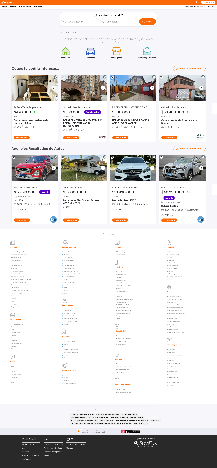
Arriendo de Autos (69, 260)
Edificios (13, 296)
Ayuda (24, 448)
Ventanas (14, 346)
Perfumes (14, 377)
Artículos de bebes (69, 375)
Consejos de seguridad (200, 6)
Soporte (25, 452)
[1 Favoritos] (63, 157)
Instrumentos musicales (123, 338)
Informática (119, 283)
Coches (66, 378)
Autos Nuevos (68, 257)
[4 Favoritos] (112, 77)
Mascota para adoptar (176, 274)
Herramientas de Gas (175, 310)
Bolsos (13, 366)
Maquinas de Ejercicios (123, 369)
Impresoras (119, 288)
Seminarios (67, 355)
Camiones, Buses (69, 268)
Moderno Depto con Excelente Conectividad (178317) (132, 420)
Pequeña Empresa (174, 358)
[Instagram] (141, 443)
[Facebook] (136, 443)
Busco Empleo (120, 255)
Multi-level (172, 352)
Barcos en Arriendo (70, 313)
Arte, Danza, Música (70, 341)
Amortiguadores (69, 266)
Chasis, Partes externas (71, 271)
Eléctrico (171, 316)
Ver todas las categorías (76, 444)
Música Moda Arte (121, 331)
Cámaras (119, 277)
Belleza (12, 361)
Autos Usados (68, 252)
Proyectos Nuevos (16, 307)
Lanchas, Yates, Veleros (71, 319)
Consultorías (172, 366)
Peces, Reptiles (173, 268)
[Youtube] (155, 443)
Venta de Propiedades (18, 252)
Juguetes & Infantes (69, 370)
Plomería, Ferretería (174, 321)
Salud (170, 380)
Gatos (170, 257)
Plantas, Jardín (15, 332)
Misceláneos (172, 302)
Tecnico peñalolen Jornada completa (82, 414)
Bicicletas (119, 364)
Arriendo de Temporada (18, 282)
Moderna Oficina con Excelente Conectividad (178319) (127, 417)
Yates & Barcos (68, 306)
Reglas (46, 455)
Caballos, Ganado (174, 255)
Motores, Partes (69, 282)
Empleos (118, 247)
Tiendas (69, 448)
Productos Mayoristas (175, 355)
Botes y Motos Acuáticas (71, 316)
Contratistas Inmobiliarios (176, 299)
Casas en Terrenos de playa (19, 290)
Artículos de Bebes (17, 324)
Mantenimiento (173, 330)
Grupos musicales (121, 344)
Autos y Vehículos (69, 247)
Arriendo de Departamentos (20, 274)
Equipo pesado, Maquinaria (72, 274)
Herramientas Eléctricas (176, 305)
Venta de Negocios (174, 363)
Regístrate (26, 459)
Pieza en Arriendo (16, 293)
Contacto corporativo (31, 455)
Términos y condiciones (53, 444)
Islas (12, 301)
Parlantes (119, 296)
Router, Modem (121, 302)
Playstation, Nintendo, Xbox (124, 299)
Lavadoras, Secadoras (123, 313)
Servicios (171, 324)
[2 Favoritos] (13, 77)
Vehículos (13, 6)
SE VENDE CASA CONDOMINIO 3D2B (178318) (84, 420)
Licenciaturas (68, 347)
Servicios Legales (174, 382)
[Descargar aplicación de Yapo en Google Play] (136, 431)
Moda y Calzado (16, 374)
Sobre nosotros (28, 444)
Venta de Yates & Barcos (71, 321)
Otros (13, 349)
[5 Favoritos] (63, 77)
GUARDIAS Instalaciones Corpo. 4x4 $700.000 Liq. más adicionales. (116, 414)
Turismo (171, 385)
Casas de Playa (16, 288)
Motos (66, 255)
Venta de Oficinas (16, 260)
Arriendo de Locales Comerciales (21, 279)
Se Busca (66, 290)
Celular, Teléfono (121, 280)
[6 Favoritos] (161, 77)
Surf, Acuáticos (121, 372)
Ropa (12, 382)
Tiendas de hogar (16, 343)
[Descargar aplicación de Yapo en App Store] (129, 431)
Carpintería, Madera (175, 296)
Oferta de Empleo (121, 252)
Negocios (14, 304)
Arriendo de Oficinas (17, 277)
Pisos (12, 330)
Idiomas (66, 344)
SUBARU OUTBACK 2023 (141, 423)
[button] (54, 88)
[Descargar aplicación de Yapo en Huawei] (123, 432)
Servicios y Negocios (174, 345)
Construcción (172, 292)
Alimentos (172, 252)
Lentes (13, 371)
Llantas (66, 288)
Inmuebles (5, 6)
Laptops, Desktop (121, 291)
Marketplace (38, 6)
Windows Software (122, 308)
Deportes (118, 359)
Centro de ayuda (211, 6)
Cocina (13, 327)
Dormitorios (15, 338)
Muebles (13, 335)
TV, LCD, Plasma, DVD (122, 305)
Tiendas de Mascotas (175, 263)
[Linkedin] (150, 443)
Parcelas (13, 299)
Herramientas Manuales (176, 308)
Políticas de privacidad (53, 448)
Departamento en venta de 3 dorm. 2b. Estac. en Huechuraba (89, 417)
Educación (66, 337)
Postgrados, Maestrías (71, 352)
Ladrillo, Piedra (173, 319)
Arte (117, 336)
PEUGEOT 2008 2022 (106, 420)
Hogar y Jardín (15, 319)
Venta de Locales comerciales (20, 263)
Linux (117, 294)
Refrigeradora (120, 316)
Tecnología (119, 267)
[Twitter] (145, 443)
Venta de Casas (16, 257)
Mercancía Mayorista (123, 385)
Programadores (173, 371)
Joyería (13, 369)
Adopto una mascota (175, 277)
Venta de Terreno (16, 266)
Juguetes (66, 380)
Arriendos (14, 268)
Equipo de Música (69, 277)
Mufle (65, 279)
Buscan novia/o (173, 266)
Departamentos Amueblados (20, 285)
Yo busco (66, 324)
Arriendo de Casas (17, 271)
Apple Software (121, 274)
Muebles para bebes (70, 383)
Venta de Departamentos (19, 255)
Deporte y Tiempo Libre (123, 367)
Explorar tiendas (189, 6)
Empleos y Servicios (25, 6)
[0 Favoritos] (13, 157)
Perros (171, 271)
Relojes (13, 380)
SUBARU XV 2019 (155, 420)
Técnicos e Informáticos (71, 349)
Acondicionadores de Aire (124, 310)
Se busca (14, 341)
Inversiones (172, 349)
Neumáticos (67, 285)
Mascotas (171, 247)
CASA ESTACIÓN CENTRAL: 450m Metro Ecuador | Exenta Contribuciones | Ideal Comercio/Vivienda (101, 423)
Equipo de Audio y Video (123, 286)
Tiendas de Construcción (176, 332)
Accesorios (67, 263)
